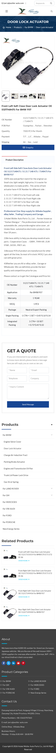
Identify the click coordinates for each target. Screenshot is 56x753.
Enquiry (29, 147)
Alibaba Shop (18, 727)
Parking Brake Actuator (14, 462)
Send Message (28, 404)
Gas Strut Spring (11, 482)
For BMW (7, 435)
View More (23, 561)
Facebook (4, 663)
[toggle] (7, 11)
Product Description (15, 160)
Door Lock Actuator (12, 448)
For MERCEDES (10, 502)
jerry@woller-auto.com (14, 3)
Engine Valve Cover (12, 441)
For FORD (7, 515)
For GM (6, 495)
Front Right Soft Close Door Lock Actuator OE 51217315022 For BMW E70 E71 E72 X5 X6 (35, 573)
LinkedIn (13, 663)
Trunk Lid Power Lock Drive (16, 475)
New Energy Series (11, 529)
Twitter (9, 663)
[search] (51, 3)
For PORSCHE (9, 522)
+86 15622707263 (24, 718)
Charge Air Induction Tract (15, 455)
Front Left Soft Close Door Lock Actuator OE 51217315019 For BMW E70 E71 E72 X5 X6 (35, 554)
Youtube (18, 663)
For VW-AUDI (9, 508)
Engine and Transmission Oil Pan (18, 468)
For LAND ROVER (11, 488)
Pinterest (23, 663)
